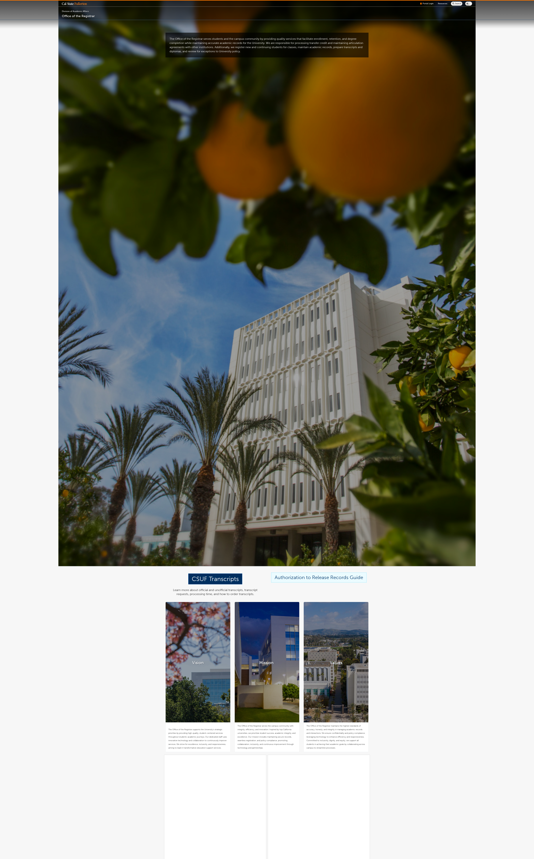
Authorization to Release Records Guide (319, 577)
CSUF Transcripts (215, 579)
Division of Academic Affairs (75, 11)
